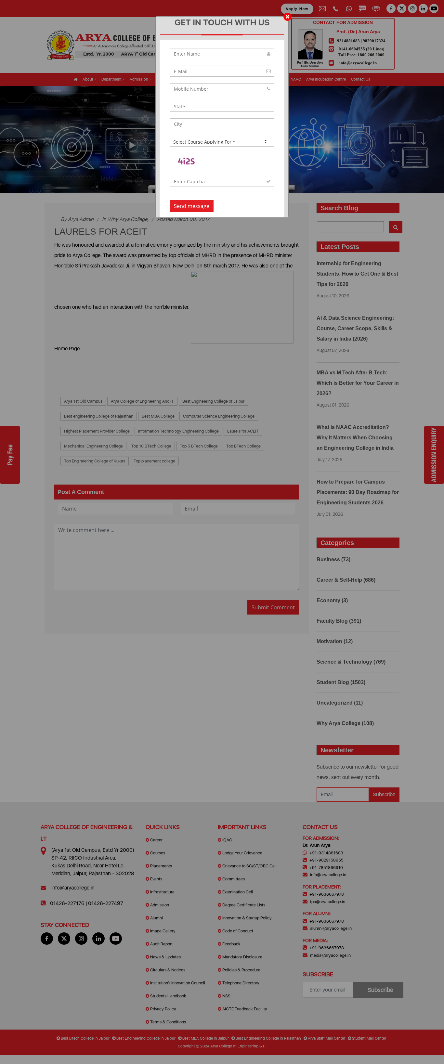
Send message (191, 206)
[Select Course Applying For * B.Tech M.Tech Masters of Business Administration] (222, 141)
